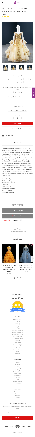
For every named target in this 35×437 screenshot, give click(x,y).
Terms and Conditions (17, 330)
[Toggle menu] (2, 2)
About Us (17, 321)
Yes (21, 92)
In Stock (17, 364)
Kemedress (17, 392)
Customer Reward (17, 319)
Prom (17, 366)
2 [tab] (17, 278)
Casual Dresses (17, 381)
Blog (17, 351)
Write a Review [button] (18, 210)
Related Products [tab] (17, 239)
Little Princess (17, 394)
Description (17, 143)
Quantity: (17, 115)
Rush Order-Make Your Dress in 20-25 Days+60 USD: (17, 88)
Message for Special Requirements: (17, 97)
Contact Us (17, 323)
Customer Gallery (17, 350)
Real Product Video (17, 334)
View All (18, 397)
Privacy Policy (17, 329)
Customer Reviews (17, 338)
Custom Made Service (17, 332)
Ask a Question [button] (18, 216)
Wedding (17, 370)
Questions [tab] (16, 220)
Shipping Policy (17, 327)
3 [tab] (20, 278)
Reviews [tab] (5, 220)
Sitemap (17, 353)
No (15, 92)
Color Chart (18, 342)
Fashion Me (18, 395)
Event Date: (18, 107)
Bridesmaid (17, 375)
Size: (17, 76)
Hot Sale (17, 362)
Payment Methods (17, 344)
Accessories (17, 383)
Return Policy (17, 325)
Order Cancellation (17, 348)
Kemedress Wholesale (17, 346)
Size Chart (17, 340)
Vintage (18, 377)
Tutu (17, 379)
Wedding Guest (17, 372)
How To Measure (17, 336)
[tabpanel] (9, 259)
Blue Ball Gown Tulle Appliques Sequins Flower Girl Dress (25, 267)
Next (33, 259)
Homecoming (17, 368)
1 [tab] (14, 278)
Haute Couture (17, 373)
